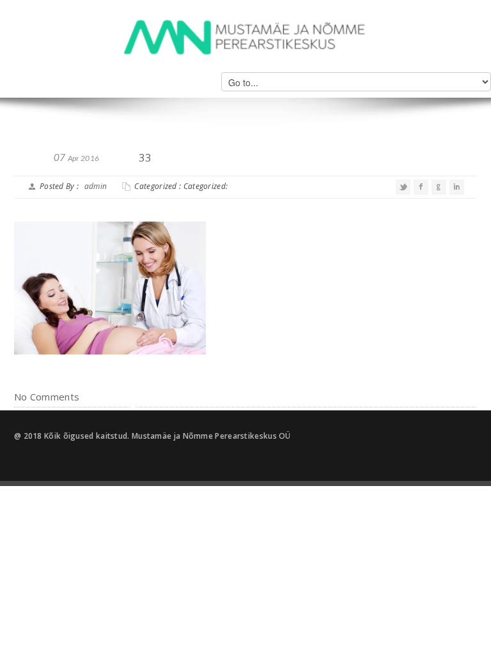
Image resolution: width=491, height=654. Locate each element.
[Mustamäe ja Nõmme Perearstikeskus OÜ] (245, 36)
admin (95, 186)
